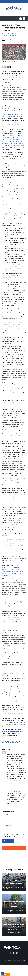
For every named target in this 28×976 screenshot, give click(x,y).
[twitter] (22, 1)
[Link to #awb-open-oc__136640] (24, 18)
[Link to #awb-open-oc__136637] (20, 18)
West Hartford (15, 742)
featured (13, 741)
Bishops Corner (12, 886)
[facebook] (20, 1)
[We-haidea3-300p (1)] (14, 6)
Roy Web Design (20, 962)
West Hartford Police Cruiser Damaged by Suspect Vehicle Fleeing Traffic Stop (14, 927)
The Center (5, 888)
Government (14, 35)
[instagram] (25, 1)
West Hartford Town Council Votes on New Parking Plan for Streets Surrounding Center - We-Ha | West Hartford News (14, 788)
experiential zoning (6, 741)
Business (9, 35)
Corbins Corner (11, 887)
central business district (10, 740)
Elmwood (17, 887)
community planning (19, 740)
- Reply (17, 789)
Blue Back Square (19, 886)
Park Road (21, 887)
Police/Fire (19, 932)
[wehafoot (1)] (14, 945)
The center (9, 742)
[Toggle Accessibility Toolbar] (3, 973)
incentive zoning (18, 741)
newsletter (4, 742)
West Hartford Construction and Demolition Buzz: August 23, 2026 (14, 904)
